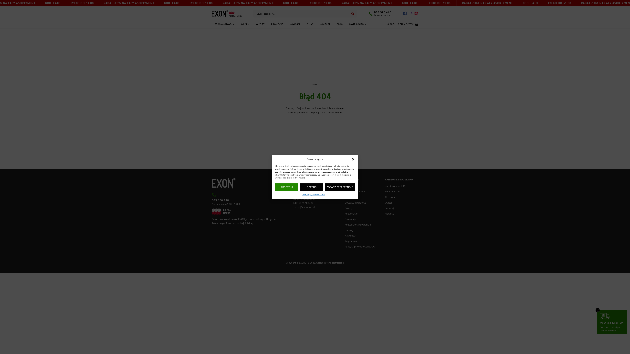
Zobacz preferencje (339, 187)
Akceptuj (287, 187)
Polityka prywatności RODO (313, 194)
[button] (353, 159)
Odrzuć (311, 187)
